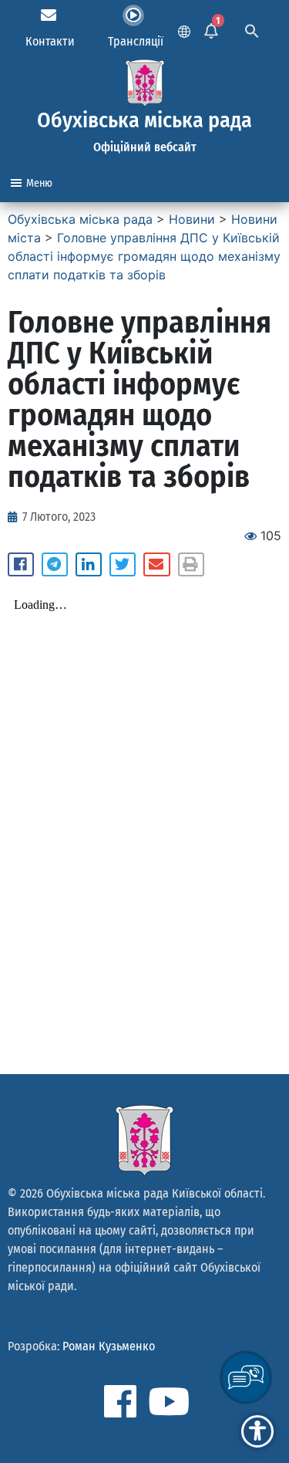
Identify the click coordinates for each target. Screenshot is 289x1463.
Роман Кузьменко (108, 1346)
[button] (21, 564)
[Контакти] (48, 15)
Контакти (50, 41)
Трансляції (135, 41)
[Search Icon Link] (252, 29)
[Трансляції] (133, 15)
